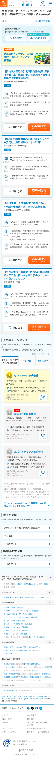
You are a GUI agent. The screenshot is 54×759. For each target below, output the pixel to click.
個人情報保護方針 (20, 744)
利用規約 (30, 719)
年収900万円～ (34, 650)
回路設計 (11, 699)
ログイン (11, 5)
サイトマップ (7, 728)
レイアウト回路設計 (37, 637)
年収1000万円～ (10, 654)
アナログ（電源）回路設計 (14, 607)
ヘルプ (5, 715)
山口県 (32, 584)
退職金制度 (46, 674)
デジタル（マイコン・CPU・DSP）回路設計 (20, 617)
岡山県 (19, 584)
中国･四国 (8, 536)
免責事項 (6, 722)
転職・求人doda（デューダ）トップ (14, 696)
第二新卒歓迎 (9, 664)
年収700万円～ (9, 650)
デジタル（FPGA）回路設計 (14, 621)
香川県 (46, 584)
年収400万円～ (21, 647)
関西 (32, 597)
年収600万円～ (11, 544)
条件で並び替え (44, 21)
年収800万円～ (21, 650)
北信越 (27, 597)
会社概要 (30, 715)
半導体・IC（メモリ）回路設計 (15, 634)
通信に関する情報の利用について (38, 723)
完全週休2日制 (22, 677)
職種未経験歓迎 (35, 677)
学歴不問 (48, 667)
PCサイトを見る (9, 732)
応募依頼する (39, 127)
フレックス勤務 (9, 667)
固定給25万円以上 (10, 690)
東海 (21, 597)
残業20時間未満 (10, 677)
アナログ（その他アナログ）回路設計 (22, 528)
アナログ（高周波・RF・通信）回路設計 (19, 614)
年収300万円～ (9, 647)
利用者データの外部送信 (37, 732)
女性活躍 (35, 670)
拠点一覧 (6, 719)
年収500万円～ (34, 647)
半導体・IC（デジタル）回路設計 (16, 630)
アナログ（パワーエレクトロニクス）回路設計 (21, 611)
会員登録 (3, 5)
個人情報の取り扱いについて (25, 741)
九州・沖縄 (40, 597)
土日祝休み (47, 677)
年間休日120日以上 (32, 664)
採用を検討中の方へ (35, 728)
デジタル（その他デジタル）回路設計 (18, 624)
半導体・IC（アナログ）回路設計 (16, 627)
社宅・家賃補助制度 (11, 674)
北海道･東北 (8, 597)
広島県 (26, 584)
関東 (16, 597)
